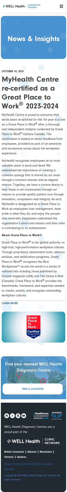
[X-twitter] (12, 415)
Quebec (21, 457)
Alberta (31, 451)
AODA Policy (30, 464)
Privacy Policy (12, 464)
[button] (61, 6)
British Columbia (14, 451)
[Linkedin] (18, 415)
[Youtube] (23, 415)
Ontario (9, 457)
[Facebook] (6, 415)
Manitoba (46, 451)
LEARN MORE (10, 303)
